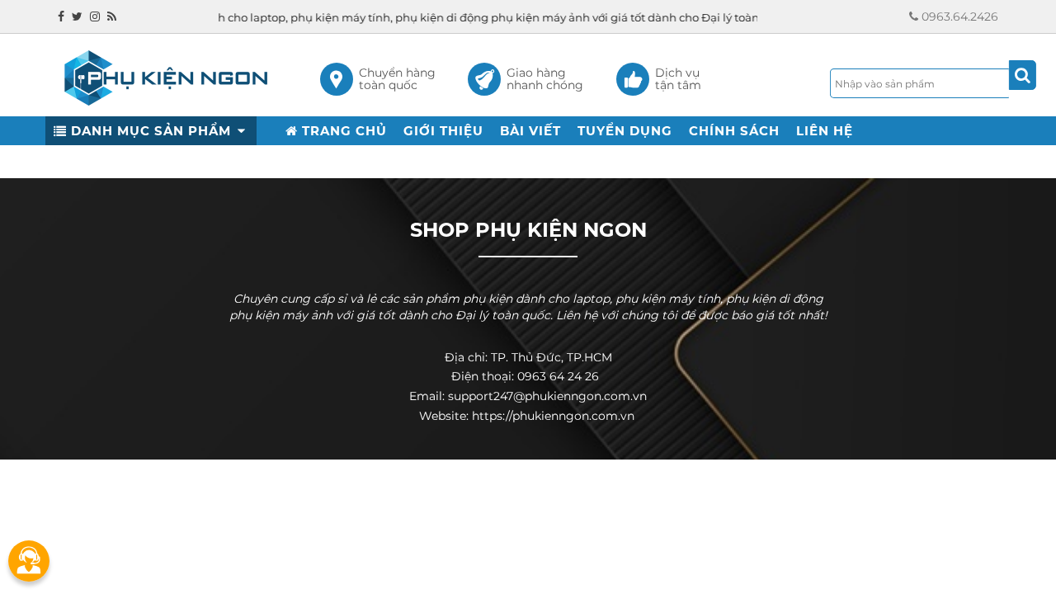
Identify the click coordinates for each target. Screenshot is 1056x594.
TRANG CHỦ (342, 131)
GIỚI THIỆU (443, 131)
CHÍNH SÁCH (734, 131)
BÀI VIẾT (530, 131)
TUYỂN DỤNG (625, 131)
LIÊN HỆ (824, 131)
